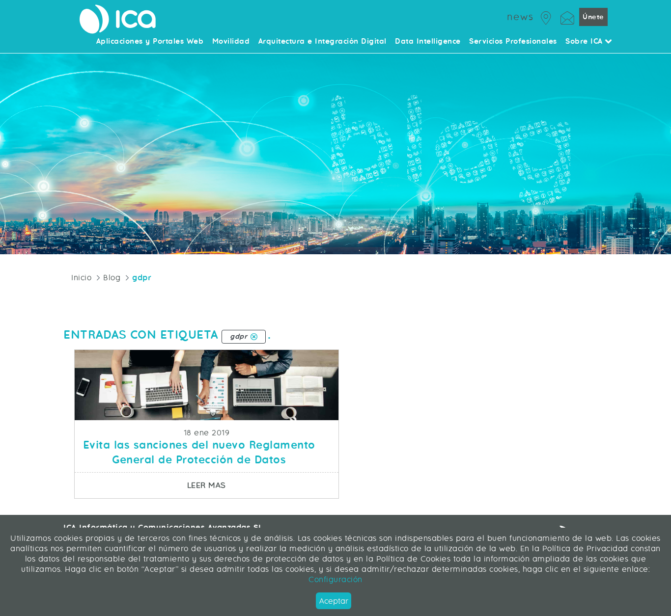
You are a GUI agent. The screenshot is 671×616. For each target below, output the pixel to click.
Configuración (335, 579)
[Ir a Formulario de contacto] (567, 16)
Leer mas (262, 485)
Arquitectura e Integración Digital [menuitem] (322, 42)
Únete (593, 17)
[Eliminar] (254, 336)
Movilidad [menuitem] (231, 42)
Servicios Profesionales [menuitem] (513, 42)
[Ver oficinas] (546, 16)
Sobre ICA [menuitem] (585, 42)
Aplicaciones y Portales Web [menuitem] (150, 42)
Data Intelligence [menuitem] (428, 42)
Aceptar (333, 601)
